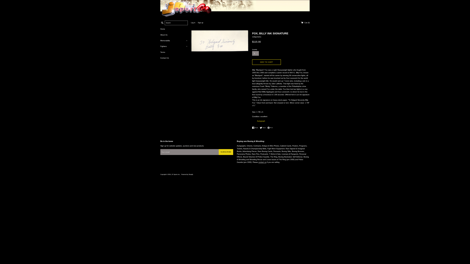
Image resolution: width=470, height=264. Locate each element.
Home (162, 29)
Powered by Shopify (187, 174)
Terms (162, 52)
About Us (163, 35)
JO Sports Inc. (176, 174)
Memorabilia (173, 41)
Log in (193, 23)
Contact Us (164, 58)
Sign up (200, 23)
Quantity (254, 49)
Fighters (173, 46)
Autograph (261, 121)
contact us (262, 162)
